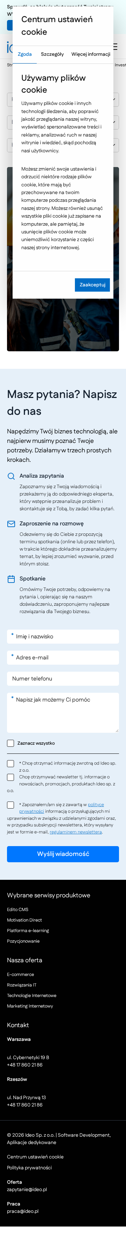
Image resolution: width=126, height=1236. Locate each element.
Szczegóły (52, 54)
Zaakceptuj (92, 284)
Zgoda (25, 54)
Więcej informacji (90, 54)
